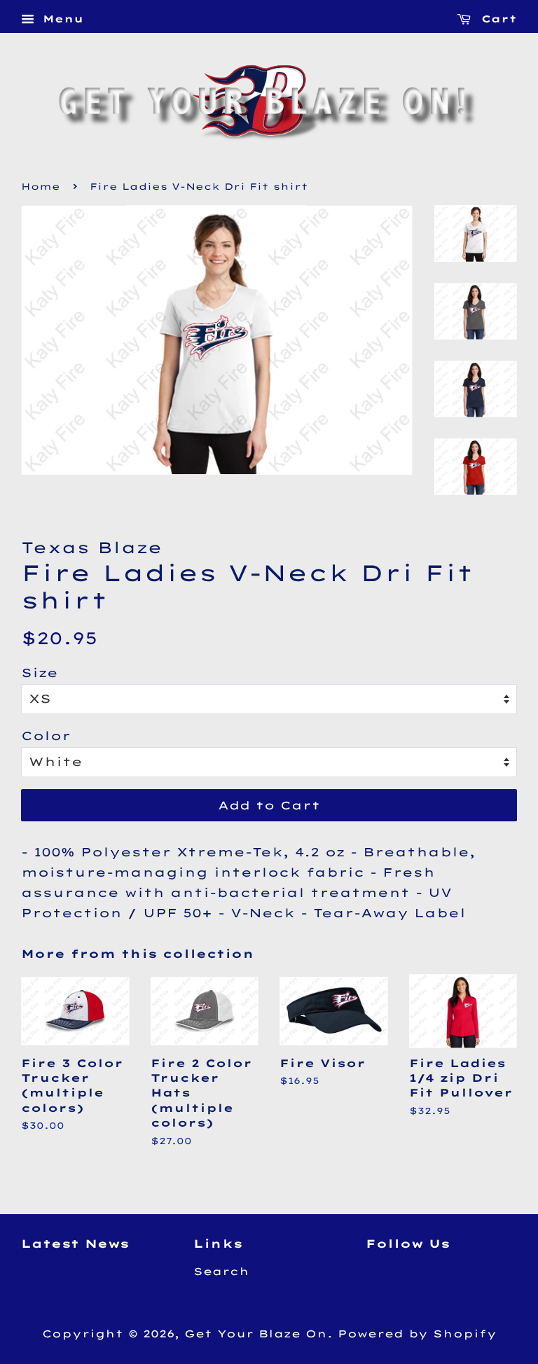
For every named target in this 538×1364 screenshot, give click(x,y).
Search (221, 1271)
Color (46, 735)
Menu (60, 19)
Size (39, 672)
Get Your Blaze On (255, 1334)
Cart (496, 19)
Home (40, 186)
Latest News (75, 1244)
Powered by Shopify (417, 1334)
